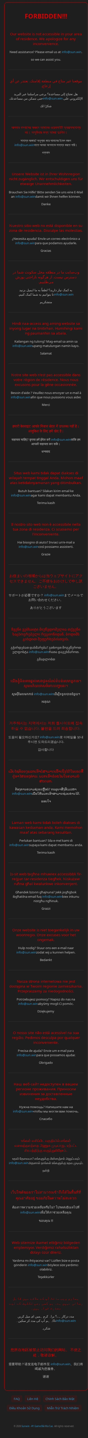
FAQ (17, 1399)
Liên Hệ (32, 1399)
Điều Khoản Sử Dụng (24, 1408)
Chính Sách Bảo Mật (60, 1399)
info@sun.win (71, 52)
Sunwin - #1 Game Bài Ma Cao (37, 1426)
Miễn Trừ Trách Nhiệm (63, 1408)
